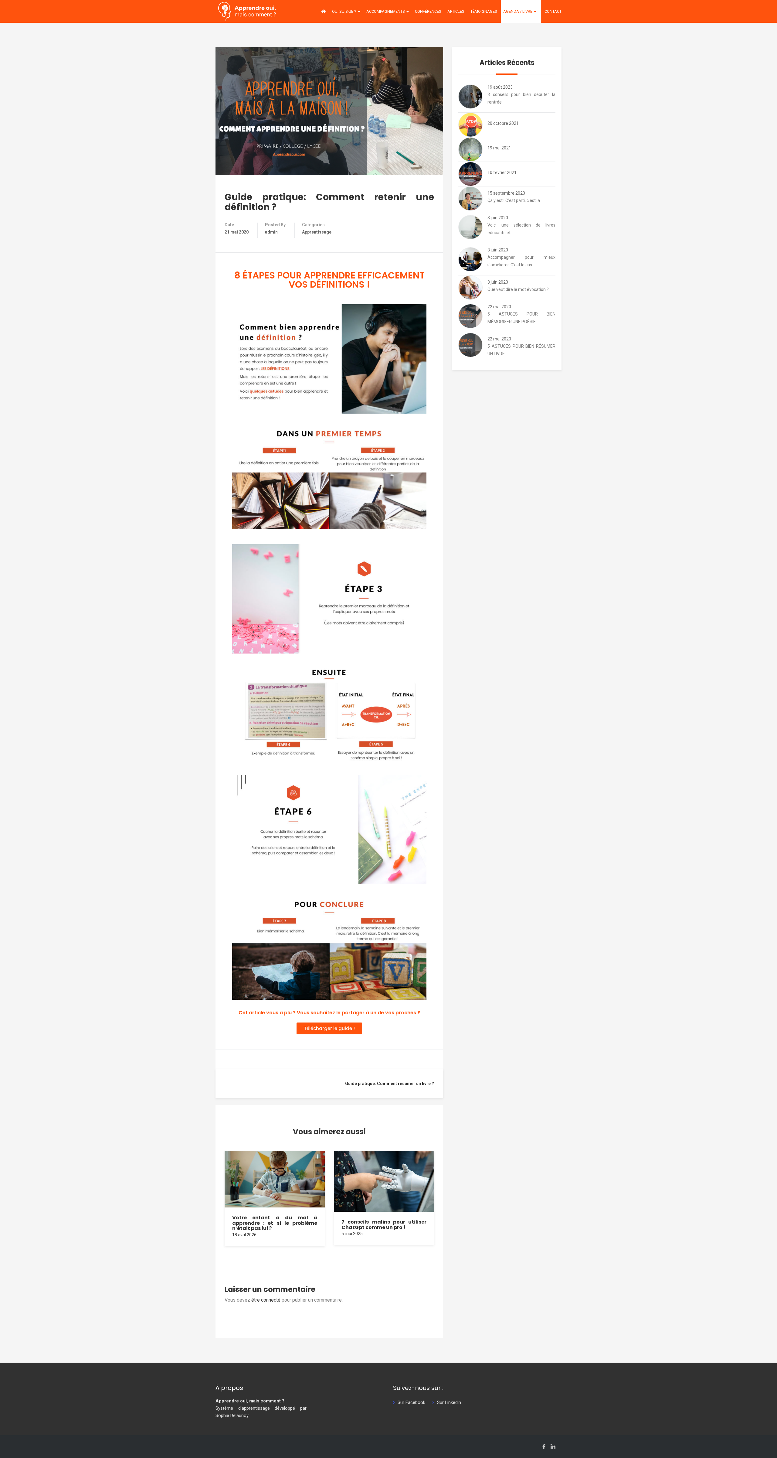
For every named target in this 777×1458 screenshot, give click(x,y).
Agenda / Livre (518, 11)
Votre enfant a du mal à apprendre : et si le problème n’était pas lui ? (274, 1223)
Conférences (428, 11)
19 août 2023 (500, 87)
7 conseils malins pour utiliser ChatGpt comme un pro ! (383, 1224)
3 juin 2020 (497, 217)
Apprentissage (316, 232)
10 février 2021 (502, 172)
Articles (455, 11)
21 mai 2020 (237, 232)
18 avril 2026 (244, 1234)
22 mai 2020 (499, 306)
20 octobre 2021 (503, 123)
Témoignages (483, 11)
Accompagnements (386, 11)
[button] (329, 1028)
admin (271, 232)
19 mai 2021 (499, 147)
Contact (553, 11)
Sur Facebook (411, 1402)
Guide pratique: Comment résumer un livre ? (389, 1083)
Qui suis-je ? (344, 11)
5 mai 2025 (352, 1233)
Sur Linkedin (449, 1402)
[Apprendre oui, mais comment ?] (247, 11)
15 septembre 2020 (506, 193)
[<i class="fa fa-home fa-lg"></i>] (323, 11)
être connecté (265, 1300)
